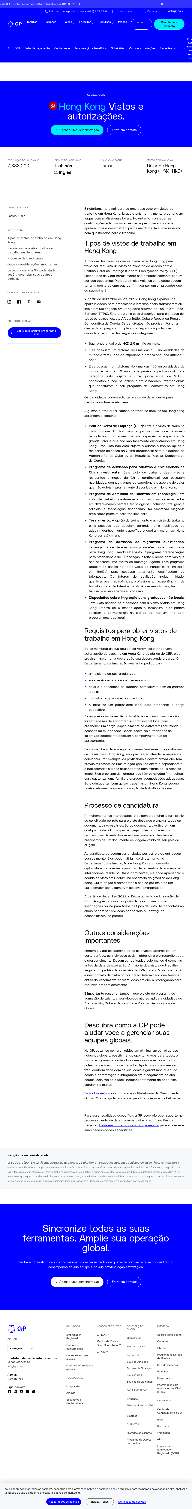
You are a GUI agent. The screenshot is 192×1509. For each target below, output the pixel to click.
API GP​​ (70, 1392)
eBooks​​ (161, 1439)
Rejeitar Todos (100, 1501)
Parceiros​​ (85, 23)
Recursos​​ (104, 23)
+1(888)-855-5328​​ (19, 1362)
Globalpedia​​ (134, 1337)
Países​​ (68, 23)
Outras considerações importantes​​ (33, 264)
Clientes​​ (162, 1348)
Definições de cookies (132, 1501)
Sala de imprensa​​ (167, 1364)
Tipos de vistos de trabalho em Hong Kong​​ (34, 240)
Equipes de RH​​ (136, 1354)
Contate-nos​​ (15, 1378)
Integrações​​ (73, 1386)
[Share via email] (38, 302)
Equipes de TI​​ (135, 1374)
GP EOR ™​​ (103, 1334)
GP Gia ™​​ (103, 1351)
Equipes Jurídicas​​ (137, 1361)
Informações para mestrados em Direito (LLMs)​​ (170, 1388)
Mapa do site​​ (165, 1378)
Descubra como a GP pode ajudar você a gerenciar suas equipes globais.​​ (32, 274)
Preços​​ (122, 23)
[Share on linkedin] (9, 302)
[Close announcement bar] (162, 4)
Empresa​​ (132, 1415)
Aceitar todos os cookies (64, 1501)
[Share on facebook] (19, 302)
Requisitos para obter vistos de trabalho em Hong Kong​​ (30, 250)
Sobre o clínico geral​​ (169, 1334)
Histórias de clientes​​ (139, 1432)
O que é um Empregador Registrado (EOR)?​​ (168, 1449)
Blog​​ (160, 1419)
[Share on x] (29, 302)
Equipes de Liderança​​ (140, 1381)
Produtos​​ (31, 23)
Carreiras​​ (162, 1341)
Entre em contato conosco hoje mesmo (129, 1125)
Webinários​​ (164, 1432)
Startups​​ (132, 1398)
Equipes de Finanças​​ (139, 1368)
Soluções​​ (50, 23)
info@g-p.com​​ (16, 1366)
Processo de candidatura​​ (26, 258)
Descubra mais (95, 1093)
